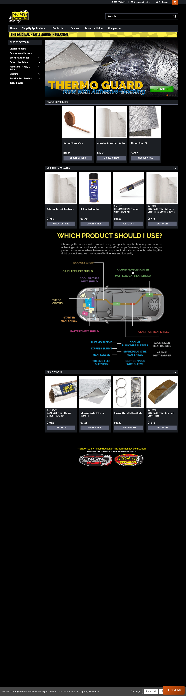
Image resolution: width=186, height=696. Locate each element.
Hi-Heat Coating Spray (90, 209)
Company (113, 28)
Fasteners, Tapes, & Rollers (20, 68)
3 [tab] (173, 95)
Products (58, 28)
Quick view (128, 201)
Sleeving (14, 74)
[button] (112, 457)
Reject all (151, 691)
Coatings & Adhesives (21, 53)
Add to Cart (128, 224)
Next (175, 66)
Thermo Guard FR (139, 143)
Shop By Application (33, 28)
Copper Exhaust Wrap (73, 143)
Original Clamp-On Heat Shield (128, 413)
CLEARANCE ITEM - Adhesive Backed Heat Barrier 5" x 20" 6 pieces (161, 212)
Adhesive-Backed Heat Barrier (111, 143)
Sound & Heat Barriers (21, 78)
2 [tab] (170, 95)
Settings (135, 691)
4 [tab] (176, 95)
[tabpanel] (111, 68)
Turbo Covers (16, 83)
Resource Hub (92, 28)
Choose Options (78, 158)
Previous (48, 66)
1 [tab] (167, 95)
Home (13, 28)
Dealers (75, 28)
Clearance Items (18, 48)
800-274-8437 (119, 2)
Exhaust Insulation (19, 62)
